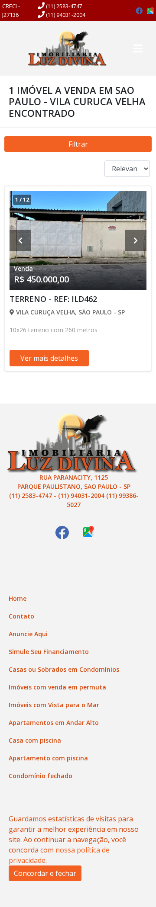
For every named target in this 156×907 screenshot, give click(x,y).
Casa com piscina (35, 740)
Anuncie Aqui (28, 634)
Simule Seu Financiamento (49, 651)
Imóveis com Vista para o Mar (54, 705)
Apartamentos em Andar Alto (54, 722)
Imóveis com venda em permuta (57, 687)
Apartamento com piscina (48, 758)
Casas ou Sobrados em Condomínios (64, 669)
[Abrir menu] (137, 48)
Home (17, 598)
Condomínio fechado (40, 776)
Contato (21, 616)
